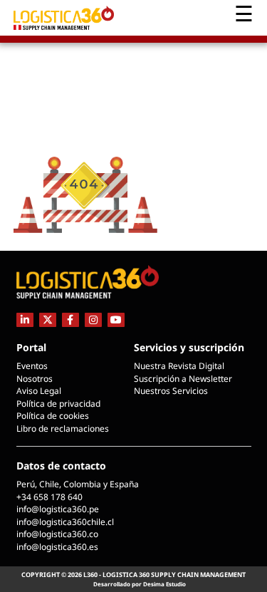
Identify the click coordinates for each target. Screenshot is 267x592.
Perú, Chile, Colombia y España (77, 484)
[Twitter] (48, 319)
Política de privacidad (58, 404)
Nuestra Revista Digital (179, 366)
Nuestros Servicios (171, 391)
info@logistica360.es (57, 547)
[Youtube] (116, 319)
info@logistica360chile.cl (65, 522)
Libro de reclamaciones (62, 428)
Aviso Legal (38, 391)
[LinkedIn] (25, 319)
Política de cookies (52, 416)
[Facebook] (70, 319)
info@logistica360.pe (57, 509)
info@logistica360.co (57, 534)
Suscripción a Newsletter (183, 379)
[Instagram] (93, 319)
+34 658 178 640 (49, 497)
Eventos (32, 366)
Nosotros (34, 379)
